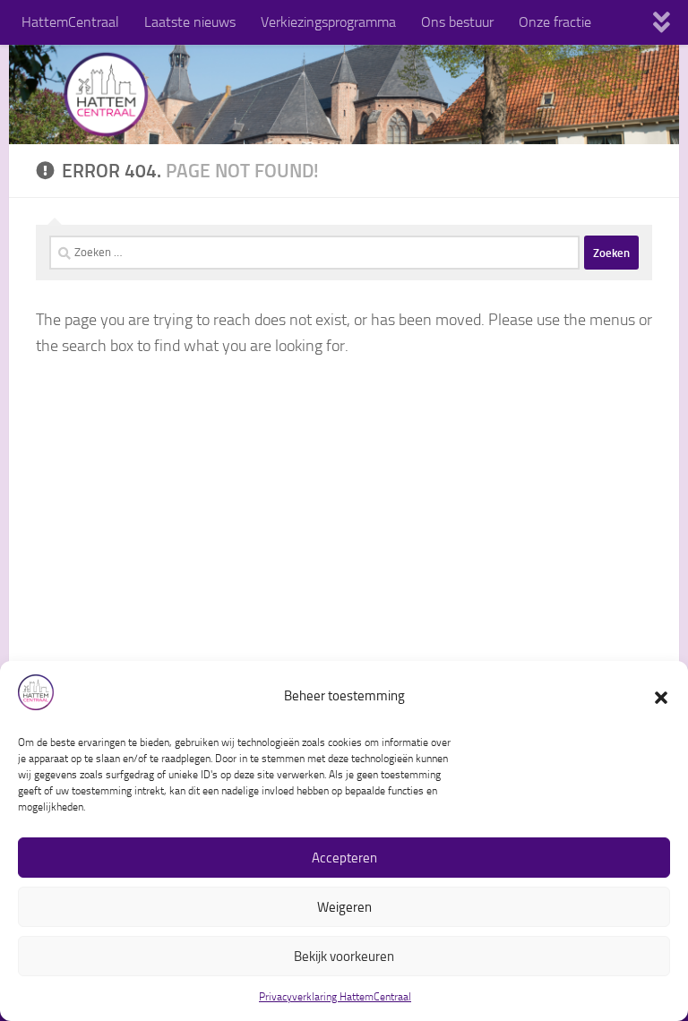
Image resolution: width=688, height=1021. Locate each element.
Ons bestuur (457, 21)
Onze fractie (555, 21)
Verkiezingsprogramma (328, 21)
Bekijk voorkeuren (344, 956)
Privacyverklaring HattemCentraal (335, 997)
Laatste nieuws (190, 21)
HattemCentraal (70, 21)
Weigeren (344, 907)
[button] (661, 696)
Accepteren (344, 858)
